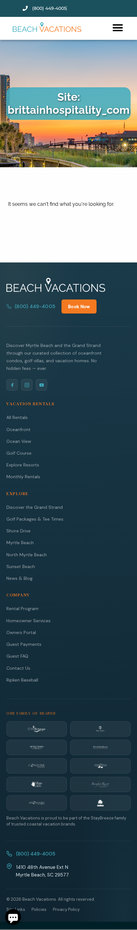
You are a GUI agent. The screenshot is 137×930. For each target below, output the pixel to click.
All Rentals (17, 417)
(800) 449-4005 (35, 306)
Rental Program (22, 608)
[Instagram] (26, 385)
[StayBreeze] (36, 729)
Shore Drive (18, 531)
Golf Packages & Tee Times (34, 519)
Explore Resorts (22, 465)
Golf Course (19, 453)
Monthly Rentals (23, 476)
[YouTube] (41, 385)
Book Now (79, 306)
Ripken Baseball (22, 680)
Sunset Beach (20, 566)
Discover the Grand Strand (34, 507)
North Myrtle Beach (26, 555)
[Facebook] (12, 385)
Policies (39, 909)
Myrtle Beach (20, 542)
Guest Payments (23, 644)
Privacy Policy (66, 909)
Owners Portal (21, 632)
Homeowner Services (28, 621)
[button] (117, 27)
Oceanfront (18, 429)
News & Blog (19, 578)
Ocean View (18, 441)
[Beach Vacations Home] (55, 285)
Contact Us (18, 668)
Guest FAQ (17, 656)
